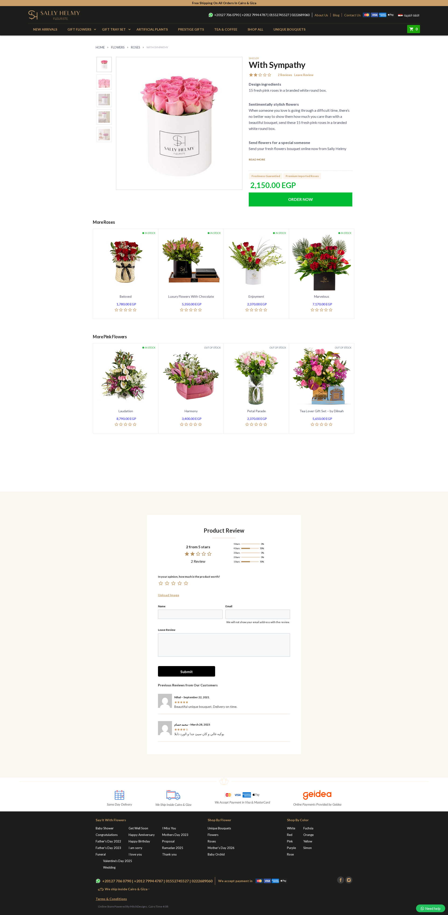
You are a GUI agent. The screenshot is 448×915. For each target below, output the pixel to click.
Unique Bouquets (289, 29)
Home (100, 47)
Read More (257, 159)
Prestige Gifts (191, 29)
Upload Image (168, 595)
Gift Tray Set (114, 29)
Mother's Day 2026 (221, 848)
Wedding (109, 867)
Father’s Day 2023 (108, 848)
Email (228, 606)
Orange (308, 835)
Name (161, 606)
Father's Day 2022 (108, 841)
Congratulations (107, 835)
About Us (321, 15)
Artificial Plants (152, 29)
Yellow (307, 841)
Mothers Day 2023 (175, 835)
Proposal (168, 841)
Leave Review (303, 75)
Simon (307, 848)
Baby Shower (105, 828)
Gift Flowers (79, 29)
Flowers (118, 47)
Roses (135, 47)
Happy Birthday (139, 841)
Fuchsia (308, 828)
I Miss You (169, 828)
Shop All (255, 29)
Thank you (169, 854)
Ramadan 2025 (172, 848)
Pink (290, 841)
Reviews (285, 75)
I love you (135, 854)
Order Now (300, 199)
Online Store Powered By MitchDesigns (122, 906)
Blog (336, 15)
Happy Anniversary (142, 835)
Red (289, 835)
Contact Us (352, 15)
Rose (290, 854)
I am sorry (135, 848)
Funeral (101, 854)
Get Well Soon (138, 828)
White (291, 828)
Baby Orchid (216, 854)
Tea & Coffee (225, 29)
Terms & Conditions (111, 899)
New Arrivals (45, 29)
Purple (291, 848)
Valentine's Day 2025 (117, 861)
